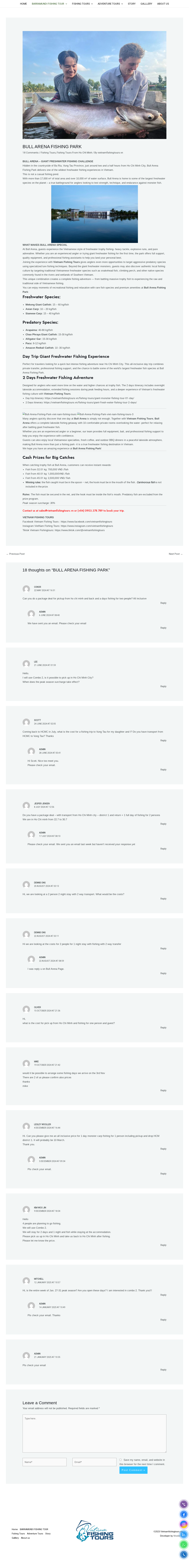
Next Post (176, 553)
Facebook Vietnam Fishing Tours (41, 521)
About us (163, 3)
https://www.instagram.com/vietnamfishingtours (87, 526)
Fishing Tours (81, 3)
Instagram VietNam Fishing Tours (41, 526)
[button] (65, 3)
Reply (163, 602)
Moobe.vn (178, 1536)
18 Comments (31, 152)
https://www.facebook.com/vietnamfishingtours (86, 521)
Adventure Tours (109, 3)
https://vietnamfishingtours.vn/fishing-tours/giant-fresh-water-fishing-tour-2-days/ (90, 402)
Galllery (146, 3)
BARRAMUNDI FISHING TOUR (48, 3)
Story (132, 3)
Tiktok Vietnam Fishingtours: (38, 530)
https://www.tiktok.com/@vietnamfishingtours (80, 530)
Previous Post (15, 553)
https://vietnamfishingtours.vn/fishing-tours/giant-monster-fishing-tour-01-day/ (89, 398)
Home (23, 3)
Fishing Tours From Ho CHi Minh (74, 152)
